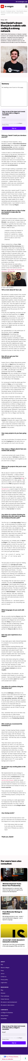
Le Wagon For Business (7, 1012)
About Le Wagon (5, 967)
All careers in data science (7, 1005)
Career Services (5, 999)
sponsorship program (7, 780)
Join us (2, 973)
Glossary (3, 993)
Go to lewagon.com (21, 1)
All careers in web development (9, 1002)
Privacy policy (4, 979)
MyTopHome (5, 489)
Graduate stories (10, 11)
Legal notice (4, 982)
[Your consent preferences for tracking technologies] (25, 1058)
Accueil (3, 11)
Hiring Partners (4, 1015)
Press (2, 970)
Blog (2, 990)
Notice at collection (7, 1059)
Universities (4, 1018)
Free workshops (5, 996)
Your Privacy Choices (12, 1056)
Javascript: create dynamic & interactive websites (13, 941)
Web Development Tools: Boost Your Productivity (12, 885)
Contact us (3, 976)
